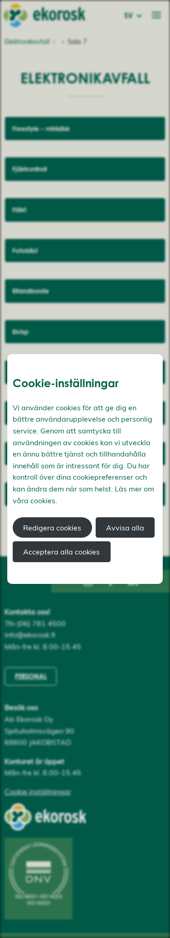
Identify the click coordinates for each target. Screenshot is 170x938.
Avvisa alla (125, 527)
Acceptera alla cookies (61, 551)
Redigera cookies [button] (52, 527)
